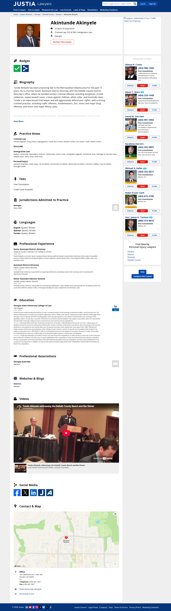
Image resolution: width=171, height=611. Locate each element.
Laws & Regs (79, 10)
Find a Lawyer (19, 10)
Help (111, 607)
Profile (154, 85)
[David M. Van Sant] (131, 124)
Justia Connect (80, 607)
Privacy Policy (135, 607)
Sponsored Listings (142, 59)
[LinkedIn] (26, 607)
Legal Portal (93, 607)
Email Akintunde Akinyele (30, 589)
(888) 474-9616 (146, 220)
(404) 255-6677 (146, 171)
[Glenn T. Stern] (131, 99)
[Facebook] (33, 607)
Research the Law (50, 10)
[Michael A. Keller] (131, 176)
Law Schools (65, 10)
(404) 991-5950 (146, 119)
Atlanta (130, 254)
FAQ (142, 272)
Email (143, 85)
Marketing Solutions (109, 10)
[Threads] (40, 607)
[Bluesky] (43, 607)
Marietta (131, 257)
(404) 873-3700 (146, 196)
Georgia (37, 14)
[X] (47, 607)
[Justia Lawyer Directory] (24, 4)
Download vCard (26, 594)
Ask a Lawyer (34, 10)
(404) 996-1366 (146, 68)
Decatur (59, 14)
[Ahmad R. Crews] (131, 72)
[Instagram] (36, 607)
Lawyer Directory (26, 14)
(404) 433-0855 (146, 147)
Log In (142, 4)
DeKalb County (48, 14)
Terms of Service (121, 607)
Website (17, 383)
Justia (15, 14)
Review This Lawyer (62, 42)
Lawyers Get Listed (143, 276)
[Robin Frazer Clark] (131, 200)
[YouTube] (30, 607)
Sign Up (152, 4)
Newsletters (92, 10)
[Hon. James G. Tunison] (131, 225)
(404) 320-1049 (146, 95)
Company (103, 607)
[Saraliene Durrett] (131, 151)
